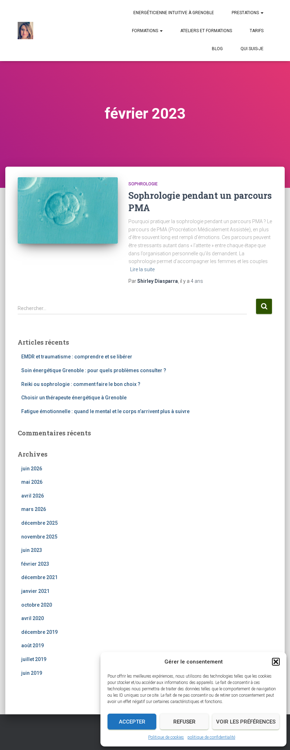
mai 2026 (31, 482)
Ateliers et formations (206, 30)
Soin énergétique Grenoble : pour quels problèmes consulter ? (93, 370)
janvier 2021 (35, 591)
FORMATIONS (145, 30)
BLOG (217, 48)
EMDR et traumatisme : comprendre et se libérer (76, 356)
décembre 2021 (39, 577)
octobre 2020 (36, 605)
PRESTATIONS (246, 12)
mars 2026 (33, 509)
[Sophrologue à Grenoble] (25, 31)
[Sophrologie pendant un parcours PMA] (68, 210)
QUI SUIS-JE (251, 48)
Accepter (132, 722)
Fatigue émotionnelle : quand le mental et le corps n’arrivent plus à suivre (105, 411)
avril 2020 (32, 618)
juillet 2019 (33, 659)
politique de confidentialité (211, 737)
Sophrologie (143, 183)
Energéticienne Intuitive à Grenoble (173, 12)
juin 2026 (31, 468)
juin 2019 (31, 673)
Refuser (184, 722)
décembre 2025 (39, 523)
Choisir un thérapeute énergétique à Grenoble (74, 397)
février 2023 (35, 564)
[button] (275, 661)
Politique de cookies (166, 737)
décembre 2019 (39, 632)
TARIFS (256, 30)
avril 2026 (32, 496)
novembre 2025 (39, 537)
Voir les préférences (246, 722)
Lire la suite (142, 269)
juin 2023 (31, 550)
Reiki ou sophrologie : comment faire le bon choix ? (80, 384)
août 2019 (32, 645)
